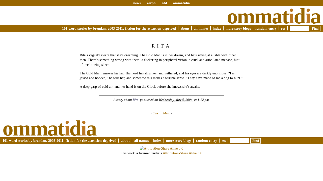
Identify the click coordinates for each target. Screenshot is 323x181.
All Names (201, 28)
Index (217, 28)
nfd (164, 3)
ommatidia (181, 3)
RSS (283, 28)
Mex (166, 113)
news (137, 3)
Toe (156, 113)
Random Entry (266, 28)
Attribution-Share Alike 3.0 (182, 153)
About (184, 28)
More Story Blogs (238, 28)
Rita (136, 100)
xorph (151, 3)
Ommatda (273, 16)
